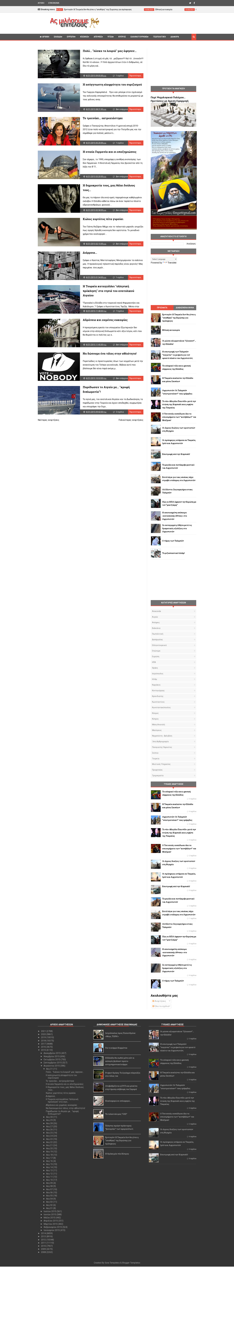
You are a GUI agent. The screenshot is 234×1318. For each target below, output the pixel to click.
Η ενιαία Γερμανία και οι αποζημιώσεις (109, 152)
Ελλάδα (57, 37)
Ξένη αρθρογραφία (160, 741)
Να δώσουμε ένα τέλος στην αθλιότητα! (109, 353)
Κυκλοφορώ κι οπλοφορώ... (118, 1101)
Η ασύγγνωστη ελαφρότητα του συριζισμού (112, 84)
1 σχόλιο (120, 76)
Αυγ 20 (49, 1148)
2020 (43, 1034)
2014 (43, 1233)
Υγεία (110, 37)
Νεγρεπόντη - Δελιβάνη (162, 736)
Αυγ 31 (49, 1069)
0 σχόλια (192, 799)
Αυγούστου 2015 (52, 1065)
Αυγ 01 (49, 1208)
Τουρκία (155, 759)
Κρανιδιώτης (157, 696)
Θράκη (155, 668)
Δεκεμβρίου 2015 (52, 1053)
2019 (43, 1037)
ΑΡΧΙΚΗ (41, 3)
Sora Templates (112, 1262)
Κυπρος (122, 37)
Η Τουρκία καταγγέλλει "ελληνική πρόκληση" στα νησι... (62, 1100)
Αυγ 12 (49, 1173)
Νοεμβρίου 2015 (52, 1056)
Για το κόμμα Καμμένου (116, 1048)
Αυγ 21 (49, 1145)
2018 (43, 1040)
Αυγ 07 (49, 1189)
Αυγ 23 (49, 1139)
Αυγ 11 (49, 1177)
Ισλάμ (154, 679)
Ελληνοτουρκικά (139, 37)
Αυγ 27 (49, 1126)
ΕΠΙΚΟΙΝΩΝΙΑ (53, 3)
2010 (43, 1246)
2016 (43, 1047)
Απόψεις (98, 37)
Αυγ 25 (49, 1132)
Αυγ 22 (49, 1142)
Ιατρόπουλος (157, 673)
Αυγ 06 (49, 1192)
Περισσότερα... (135, 76)
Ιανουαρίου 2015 (52, 1230)
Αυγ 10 (49, 1180)
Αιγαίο (155, 617)
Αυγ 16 (49, 1161)
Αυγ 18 (49, 1155)
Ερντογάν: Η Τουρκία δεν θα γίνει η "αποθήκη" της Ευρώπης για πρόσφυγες (122, 1140)
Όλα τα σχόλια (161, 1006)
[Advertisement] (148, 23)
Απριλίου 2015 (51, 1220)
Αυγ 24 (49, 1136)
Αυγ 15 (49, 1164)
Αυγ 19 (49, 1151)
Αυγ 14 (49, 1167)
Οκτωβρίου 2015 (52, 1059)
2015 (43, 1050)
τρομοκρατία (157, 775)
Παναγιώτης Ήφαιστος (162, 747)
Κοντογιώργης (158, 690)
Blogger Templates (131, 1262)
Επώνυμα (156, 651)
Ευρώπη (70, 37)
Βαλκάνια (156, 628)
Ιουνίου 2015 (50, 1214)
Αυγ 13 (49, 1170)
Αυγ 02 (49, 1205)
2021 (43, 1031)
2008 (43, 1252)
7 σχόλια (120, 311)
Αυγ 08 (49, 1186)
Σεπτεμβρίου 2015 (53, 1062)
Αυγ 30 (49, 1117)
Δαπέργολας (157, 639)
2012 (43, 1239)
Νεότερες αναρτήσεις (48, 420)
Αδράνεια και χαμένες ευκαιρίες (105, 320)
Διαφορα (174, 37)
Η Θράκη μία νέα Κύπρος (117, 1153)
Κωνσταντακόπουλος (161, 707)
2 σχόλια (120, 412)
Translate (172, 262)
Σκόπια (155, 753)
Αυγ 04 (49, 1198)
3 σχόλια (192, 1039)
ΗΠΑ (154, 662)
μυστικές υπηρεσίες (161, 764)
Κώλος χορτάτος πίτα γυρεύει (103, 219)
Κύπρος (155, 719)
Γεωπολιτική (159, 37)
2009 (43, 1249)
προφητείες (157, 770)
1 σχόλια (192, 918)
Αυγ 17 (49, 1158)
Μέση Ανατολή (158, 724)
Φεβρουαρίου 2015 (53, 1227)
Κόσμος (84, 37)
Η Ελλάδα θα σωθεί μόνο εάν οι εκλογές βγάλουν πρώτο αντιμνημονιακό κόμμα (119, 1061)
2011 (43, 1243)
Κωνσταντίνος (158, 702)
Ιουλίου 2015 (50, 1211)
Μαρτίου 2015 (51, 1224)
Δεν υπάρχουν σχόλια (125, 109)
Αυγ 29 (49, 1120)
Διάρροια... (90, 252)
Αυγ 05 (49, 1195)
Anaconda (156, 611)
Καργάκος (156, 685)
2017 (43, 1043)
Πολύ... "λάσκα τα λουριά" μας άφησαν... (109, 51)
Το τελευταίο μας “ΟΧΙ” (116, 1114)
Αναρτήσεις (160, 1001)
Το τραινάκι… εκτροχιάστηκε (103, 118)
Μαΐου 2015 (50, 1217)
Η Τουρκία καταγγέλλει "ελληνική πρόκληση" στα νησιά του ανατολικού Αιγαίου (108, 290)
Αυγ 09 (49, 1183)
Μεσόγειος (157, 730)
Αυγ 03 (49, 1202)
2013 (43, 1236)
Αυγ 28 (49, 1123)
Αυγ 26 (49, 1129)
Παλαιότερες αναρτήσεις (130, 420)
